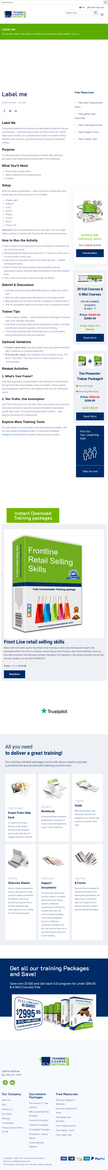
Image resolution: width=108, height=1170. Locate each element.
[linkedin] (12, 1082)
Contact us (7, 1109)
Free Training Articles (90, 125)
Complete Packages (38, 1125)
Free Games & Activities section (20, 431)
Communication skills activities (56, 34)
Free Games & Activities (31, 34)
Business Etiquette (90, 235)
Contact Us (93, 7)
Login (102, 7)
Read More (90, 337)
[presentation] (78, 214)
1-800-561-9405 (12, 1074)
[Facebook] (5, 1082)
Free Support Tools (88, 131)
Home (16, 34)
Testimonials (8, 1123)
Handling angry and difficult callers (41, 642)
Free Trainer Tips (87, 138)
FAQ (83, 7)
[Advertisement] (54, 65)
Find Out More (90, 249)
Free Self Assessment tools (89, 104)
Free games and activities (85, 116)
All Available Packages (39, 1129)
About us (6, 1100)
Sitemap (6, 1118)
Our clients (7, 1114)
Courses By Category (38, 1120)
